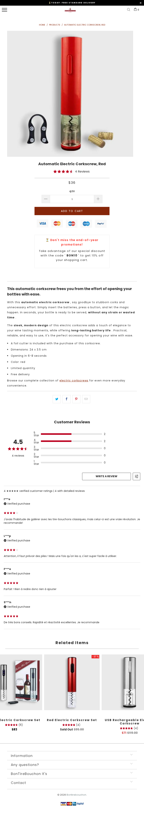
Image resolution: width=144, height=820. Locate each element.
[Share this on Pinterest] (76, 399)
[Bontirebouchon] (70, 11)
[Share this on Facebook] (66, 399)
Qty (72, 191)
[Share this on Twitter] (57, 399)
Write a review (106, 476)
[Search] (129, 10)
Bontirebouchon (76, 795)
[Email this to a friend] (86, 399)
